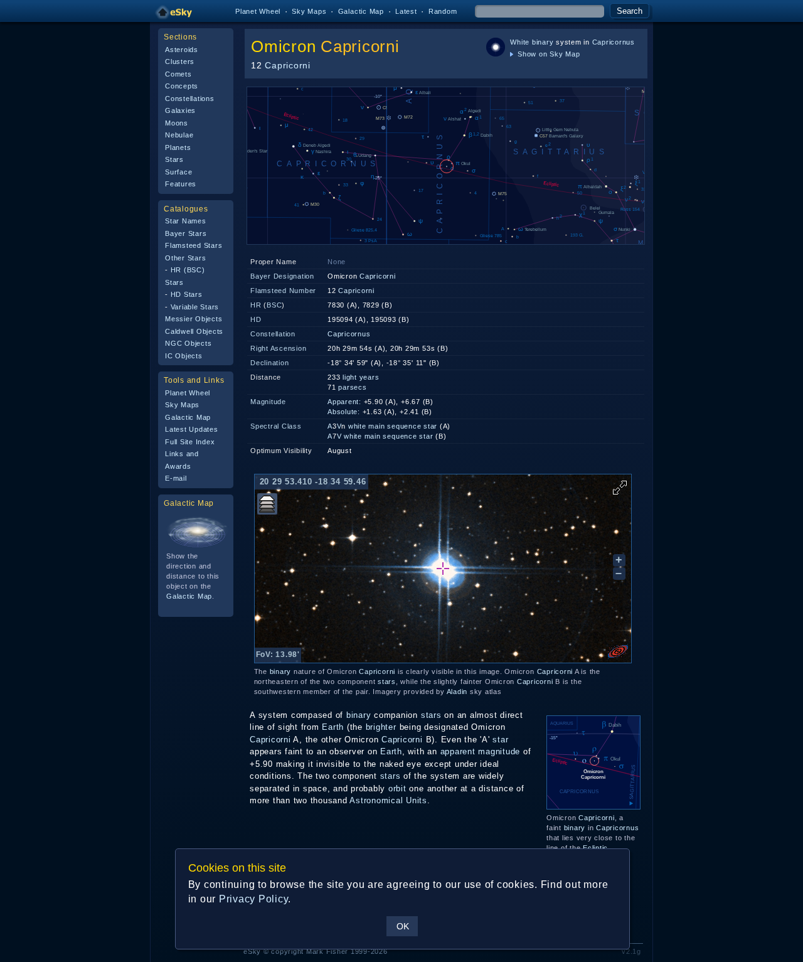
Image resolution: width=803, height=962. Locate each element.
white (357, 426)
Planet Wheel (257, 11)
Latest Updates (191, 429)
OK (402, 926)
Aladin (457, 691)
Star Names (185, 221)
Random (442, 11)
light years (361, 377)
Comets (178, 74)
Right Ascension (278, 348)
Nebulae (179, 135)
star (500, 739)
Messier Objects (193, 319)
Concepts (181, 86)
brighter (381, 727)
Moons (176, 123)
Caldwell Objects (194, 331)
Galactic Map (361, 11)
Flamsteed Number (283, 290)
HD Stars (187, 294)
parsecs (352, 387)
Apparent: (344, 401)
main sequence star (402, 426)
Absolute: (343, 411)
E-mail (176, 478)
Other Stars (185, 258)
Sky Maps (309, 11)
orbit (397, 788)
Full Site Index (190, 442)
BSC (274, 305)
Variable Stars (195, 307)
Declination (269, 362)
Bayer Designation (282, 276)
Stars (174, 159)
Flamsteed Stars (193, 245)
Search (629, 11)
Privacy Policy (254, 899)
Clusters (179, 61)
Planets (178, 147)
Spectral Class (276, 426)
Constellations (190, 98)
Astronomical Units (388, 800)
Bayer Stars (185, 233)
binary (543, 42)
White (519, 42)
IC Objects (184, 356)
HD (256, 319)
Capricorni (360, 46)
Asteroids (181, 49)
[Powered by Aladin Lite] (618, 651)
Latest (406, 11)
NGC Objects (188, 343)
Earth (333, 727)
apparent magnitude (480, 751)
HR (256, 305)
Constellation (272, 334)
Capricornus (613, 42)
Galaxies (180, 110)
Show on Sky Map (547, 54)
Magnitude (268, 401)
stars (387, 681)
